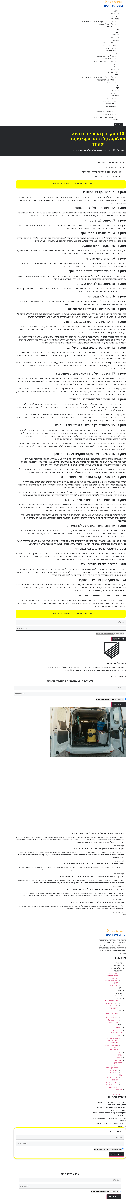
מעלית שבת (111, 27)
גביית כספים (115, 13)
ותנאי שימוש (100, 634)
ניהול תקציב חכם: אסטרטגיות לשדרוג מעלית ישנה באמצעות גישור (95, 889)
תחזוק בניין (116, 40)
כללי (118, 53)
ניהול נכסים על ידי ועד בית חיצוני (104, 61)
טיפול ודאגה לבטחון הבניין (106, 24)
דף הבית (117, 11)
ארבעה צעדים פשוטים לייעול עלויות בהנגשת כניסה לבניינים (97, 902)
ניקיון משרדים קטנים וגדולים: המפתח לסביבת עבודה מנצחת (98, 833)
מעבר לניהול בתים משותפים (105, 56)
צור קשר (116, 64)
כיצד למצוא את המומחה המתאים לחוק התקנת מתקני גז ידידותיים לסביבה (92, 863)
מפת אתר (116, 1094)
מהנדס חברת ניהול (109, 42)
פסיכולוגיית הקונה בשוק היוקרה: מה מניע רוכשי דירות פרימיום (111, 1109)
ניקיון (118, 32)
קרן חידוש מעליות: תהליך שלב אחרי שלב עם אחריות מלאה (98, 848)
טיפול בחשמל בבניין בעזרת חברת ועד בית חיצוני (99, 21)
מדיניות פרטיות (109, 634)
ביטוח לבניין (115, 37)
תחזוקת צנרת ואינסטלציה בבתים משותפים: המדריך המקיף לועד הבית (110, 1103)
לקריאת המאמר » (118, 846)
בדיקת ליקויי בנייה (109, 45)
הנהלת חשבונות (114, 16)
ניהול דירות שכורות (109, 58)
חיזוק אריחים (111, 48)
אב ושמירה (116, 35)
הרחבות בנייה (111, 50)
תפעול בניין (115, 19)
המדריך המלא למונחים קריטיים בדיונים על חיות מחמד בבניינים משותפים (92, 876)
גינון (118, 29)
